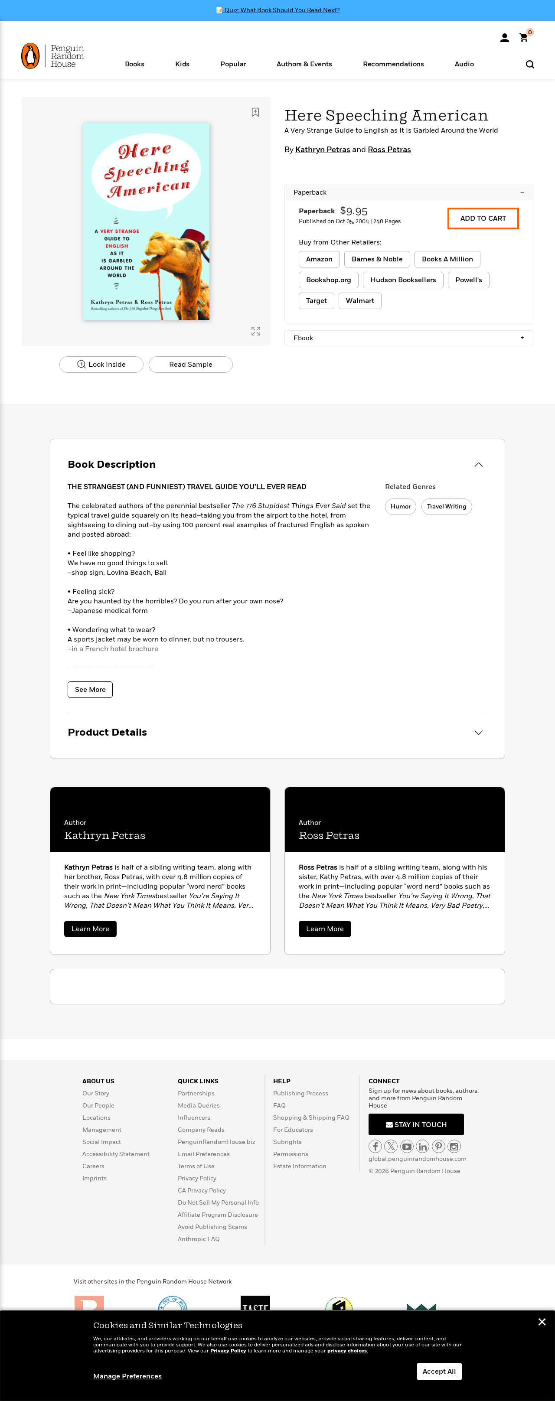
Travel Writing (447, 506)
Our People (98, 1105)
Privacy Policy (197, 1178)
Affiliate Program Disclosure (218, 1215)
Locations (96, 1118)
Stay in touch (420, 1125)
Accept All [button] (439, 1371)
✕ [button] (542, 1323)
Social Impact (101, 1142)
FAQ (279, 1105)
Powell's (468, 280)
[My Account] (504, 34)
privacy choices (347, 1351)
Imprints (94, 1178)
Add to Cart (483, 218)
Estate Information (299, 1166)
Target (316, 301)
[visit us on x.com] (391, 1146)
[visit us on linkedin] (422, 1146)
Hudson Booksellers (403, 280)
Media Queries (199, 1105)
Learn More (94, 930)
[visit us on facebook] (375, 1146)
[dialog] (277, 1356)
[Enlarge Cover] (255, 331)
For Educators (293, 1130)
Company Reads (201, 1130)
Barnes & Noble (377, 259)
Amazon (319, 259)
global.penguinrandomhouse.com (418, 1159)
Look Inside (106, 364)
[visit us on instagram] (454, 1146)
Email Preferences (204, 1154)
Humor (401, 506)
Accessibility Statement (116, 1154)
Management (101, 1130)
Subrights (287, 1142)
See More (90, 689)
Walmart (360, 301)
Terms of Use (196, 1166)
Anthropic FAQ (199, 1239)
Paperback (409, 192)
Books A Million (447, 259)
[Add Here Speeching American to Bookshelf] (255, 112)
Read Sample (190, 364)
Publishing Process (300, 1093)
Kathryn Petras (322, 150)
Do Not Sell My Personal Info (218, 1203)
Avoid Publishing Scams (212, 1227)
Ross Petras (389, 150)
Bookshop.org (328, 280)
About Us (98, 1081)
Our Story (95, 1093)
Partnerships (196, 1093)
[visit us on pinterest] (438, 1146)
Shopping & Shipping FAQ (311, 1118)
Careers (93, 1166)
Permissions (290, 1154)
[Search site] (530, 64)
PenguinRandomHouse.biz (216, 1142)
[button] (134, 63)
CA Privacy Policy (202, 1190)
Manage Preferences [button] (127, 1376)
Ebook (409, 338)
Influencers (194, 1118)
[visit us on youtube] (407, 1146)
